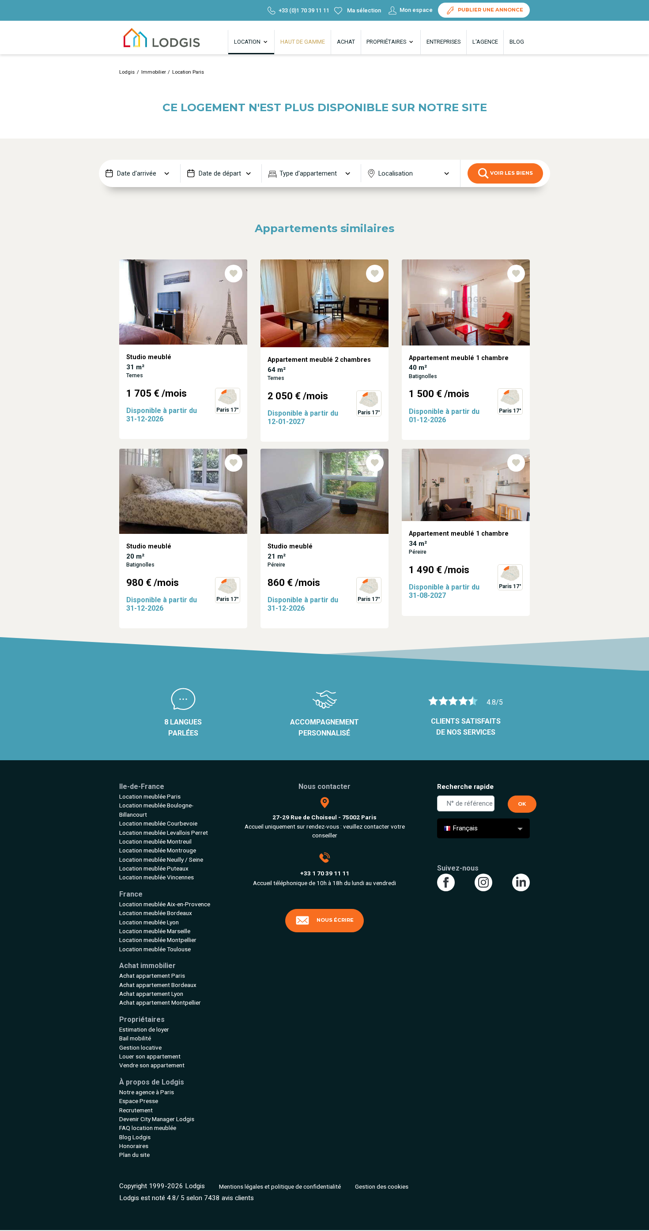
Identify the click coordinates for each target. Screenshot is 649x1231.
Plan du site (134, 1154)
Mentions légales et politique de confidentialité (280, 1186)
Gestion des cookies (381, 1186)
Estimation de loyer (144, 1029)
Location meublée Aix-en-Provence (164, 904)
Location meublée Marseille (154, 931)
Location (248, 41)
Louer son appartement (150, 1056)
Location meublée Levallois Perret (163, 832)
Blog (516, 41)
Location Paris (188, 72)
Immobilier (153, 72)
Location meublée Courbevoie (158, 823)
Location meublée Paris (150, 796)
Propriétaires (387, 41)
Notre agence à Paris (146, 1092)
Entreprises (443, 41)
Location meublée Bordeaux (155, 912)
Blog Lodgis (135, 1137)
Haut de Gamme (302, 41)
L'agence (485, 41)
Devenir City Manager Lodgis (156, 1118)
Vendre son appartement (152, 1065)
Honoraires (133, 1145)
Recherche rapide (465, 787)
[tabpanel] (183, 354)
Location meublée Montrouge (157, 850)
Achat (346, 41)
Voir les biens (511, 173)
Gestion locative (140, 1047)
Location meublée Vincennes (156, 877)
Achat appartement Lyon (151, 993)
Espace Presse (138, 1100)
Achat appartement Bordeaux (157, 984)
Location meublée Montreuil (155, 841)
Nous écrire (335, 920)
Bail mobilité (135, 1038)
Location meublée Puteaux (154, 868)
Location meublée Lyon (149, 922)
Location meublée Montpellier (157, 939)
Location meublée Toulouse (155, 949)
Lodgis (127, 72)
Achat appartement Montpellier (160, 1002)
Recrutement (136, 1110)
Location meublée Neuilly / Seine (161, 859)
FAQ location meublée (147, 1127)
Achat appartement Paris (152, 975)
